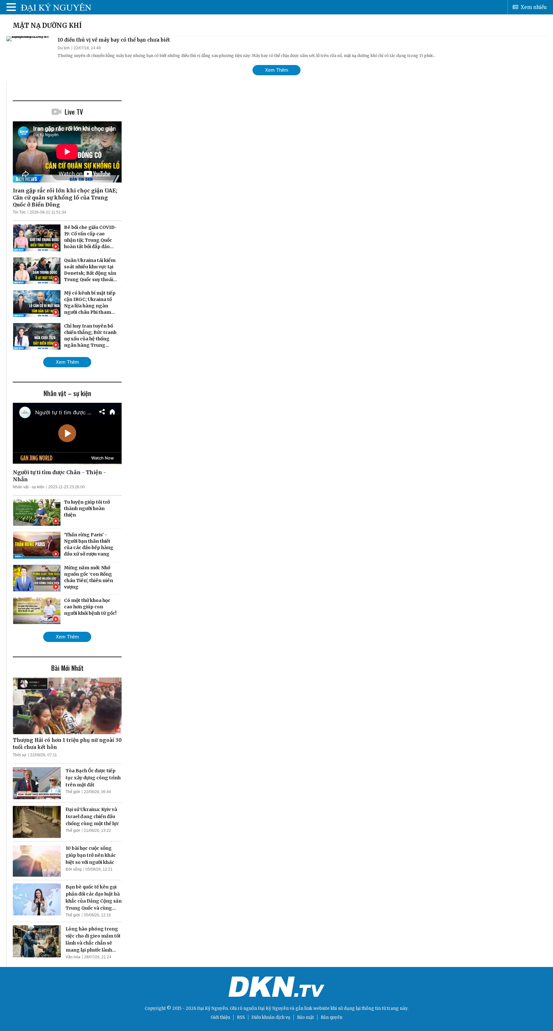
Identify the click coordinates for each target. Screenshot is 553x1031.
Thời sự (19, 755)
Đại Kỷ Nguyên (273, 1008)
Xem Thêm (276, 70)
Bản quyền (331, 1017)
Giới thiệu (220, 1017)
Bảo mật (305, 1017)
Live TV (74, 112)
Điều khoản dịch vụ (271, 1017)
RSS (241, 1017)
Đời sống (74, 869)
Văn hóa (73, 957)
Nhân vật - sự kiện (28, 487)
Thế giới (73, 792)
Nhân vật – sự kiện (67, 393)
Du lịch (64, 48)
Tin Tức (19, 212)
